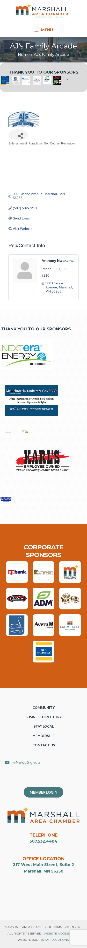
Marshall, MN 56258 (43, 871)
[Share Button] (18, 134)
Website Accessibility (61, 933)
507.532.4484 (43, 841)
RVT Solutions (57, 939)
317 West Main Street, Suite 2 (43, 864)
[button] (46, 778)
